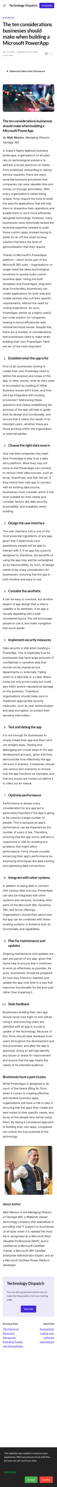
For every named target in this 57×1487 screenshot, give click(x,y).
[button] (4, 5)
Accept (31, 1479)
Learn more (10, 1471)
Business (9, 17)
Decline (46, 1479)
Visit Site (28, 1308)
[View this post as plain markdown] (46, 54)
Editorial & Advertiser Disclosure (27, 71)
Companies (47, 5)
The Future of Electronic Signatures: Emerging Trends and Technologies (13, 1337)
